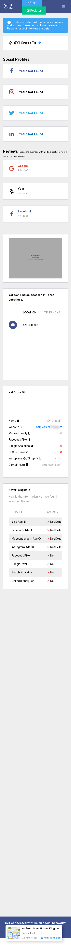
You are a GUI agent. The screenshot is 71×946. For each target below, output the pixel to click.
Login (25, 28)
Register (35, 10)
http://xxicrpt (49, 427)
